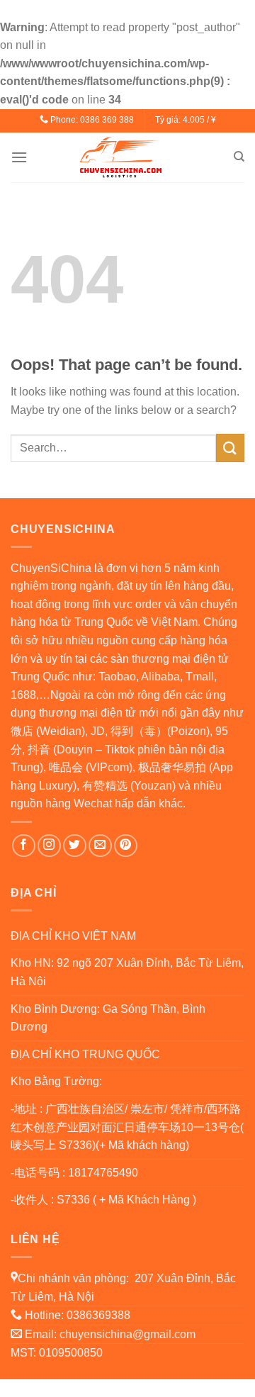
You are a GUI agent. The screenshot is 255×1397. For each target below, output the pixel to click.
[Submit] (230, 447)
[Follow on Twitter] (74, 846)
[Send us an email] (100, 846)
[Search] (239, 156)
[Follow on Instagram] (49, 846)
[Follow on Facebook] (23, 846)
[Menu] (19, 157)
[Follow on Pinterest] (125, 846)
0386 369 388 (107, 120)
